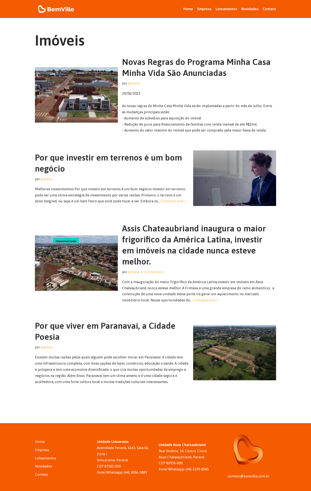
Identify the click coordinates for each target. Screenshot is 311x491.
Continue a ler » (173, 201)
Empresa (204, 9)
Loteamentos (226, 9)
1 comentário (154, 272)
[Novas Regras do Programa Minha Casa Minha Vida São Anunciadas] (76, 95)
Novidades (250, 9)
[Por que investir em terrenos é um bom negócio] (234, 178)
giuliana (133, 83)
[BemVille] (56, 9)
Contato (269, 9)
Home (188, 9)
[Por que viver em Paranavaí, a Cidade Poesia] (234, 352)
